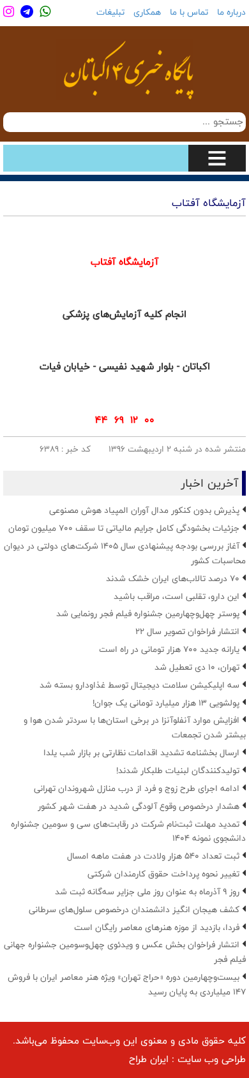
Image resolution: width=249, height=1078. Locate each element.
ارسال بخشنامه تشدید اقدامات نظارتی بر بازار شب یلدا (141, 752)
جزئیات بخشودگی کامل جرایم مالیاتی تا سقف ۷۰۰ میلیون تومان (123, 528)
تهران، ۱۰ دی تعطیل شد (197, 667)
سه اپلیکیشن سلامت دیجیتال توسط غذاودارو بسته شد (139, 685)
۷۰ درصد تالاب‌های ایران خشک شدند (172, 578)
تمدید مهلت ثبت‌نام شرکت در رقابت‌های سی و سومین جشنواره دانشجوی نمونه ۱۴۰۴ (128, 831)
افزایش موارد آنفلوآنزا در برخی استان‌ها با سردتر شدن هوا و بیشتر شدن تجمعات (135, 727)
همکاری (147, 12)
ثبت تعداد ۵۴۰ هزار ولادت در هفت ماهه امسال (153, 856)
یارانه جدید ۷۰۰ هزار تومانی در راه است (169, 649)
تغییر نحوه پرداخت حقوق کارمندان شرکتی (163, 874)
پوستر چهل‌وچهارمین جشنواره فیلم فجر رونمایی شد (147, 613)
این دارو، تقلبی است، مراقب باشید (176, 596)
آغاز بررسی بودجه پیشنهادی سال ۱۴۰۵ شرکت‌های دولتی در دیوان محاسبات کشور (125, 553)
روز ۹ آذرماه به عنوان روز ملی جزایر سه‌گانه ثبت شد (147, 891)
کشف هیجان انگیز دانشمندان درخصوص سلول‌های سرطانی (134, 909)
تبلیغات (110, 12)
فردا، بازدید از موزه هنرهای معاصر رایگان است (156, 927)
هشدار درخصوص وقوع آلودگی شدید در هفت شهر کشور (138, 806)
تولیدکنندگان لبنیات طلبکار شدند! (177, 770)
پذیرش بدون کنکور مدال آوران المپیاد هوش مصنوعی (144, 510)
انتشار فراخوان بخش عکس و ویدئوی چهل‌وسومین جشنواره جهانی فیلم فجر (125, 952)
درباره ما (231, 12)
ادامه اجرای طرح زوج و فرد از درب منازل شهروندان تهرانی (136, 788)
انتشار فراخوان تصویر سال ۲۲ (187, 631)
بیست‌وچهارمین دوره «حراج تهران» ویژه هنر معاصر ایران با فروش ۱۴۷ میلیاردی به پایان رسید (127, 985)
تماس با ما (189, 12)
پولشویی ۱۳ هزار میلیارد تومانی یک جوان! (166, 703)
